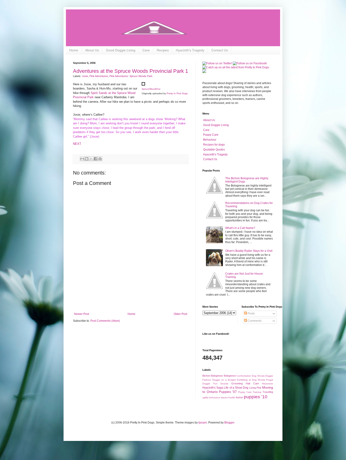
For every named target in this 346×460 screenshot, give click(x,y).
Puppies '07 (228, 392)
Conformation (244, 376)
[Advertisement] (131, 299)
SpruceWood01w (151, 89)
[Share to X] (91, 158)
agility (205, 397)
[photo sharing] (143, 84)
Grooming (237, 383)
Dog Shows (258, 376)
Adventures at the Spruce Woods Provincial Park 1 (130, 71)
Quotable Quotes (214, 149)
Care (146, 50)
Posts (251, 313)
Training (257, 392)
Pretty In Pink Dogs (177, 93)
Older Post (180, 314)
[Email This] (82, 158)
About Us (92, 50)
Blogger (229, 422)
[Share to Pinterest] (100, 158)
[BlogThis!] (86, 158)
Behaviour (209, 139)
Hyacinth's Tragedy (190, 50)
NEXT (77, 144)
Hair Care (252, 383)
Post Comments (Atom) (105, 320)
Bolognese (230, 375)
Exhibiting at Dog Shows (251, 380)
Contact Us (219, 50)
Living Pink (255, 387)
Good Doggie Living (120, 50)
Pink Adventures (98, 76)
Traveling (267, 392)
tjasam (202, 422)
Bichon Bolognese (212, 375)
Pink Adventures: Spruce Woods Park (131, 76)
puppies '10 (255, 396)
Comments (254, 320)
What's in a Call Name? (240, 228)
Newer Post (81, 314)
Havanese (267, 383)
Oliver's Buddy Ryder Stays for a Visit (248, 250)
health (231, 397)
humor (239, 397)
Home (73, 50)
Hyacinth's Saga (212, 387)
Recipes (163, 50)
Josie (85, 76)
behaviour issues (218, 397)
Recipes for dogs (214, 144)
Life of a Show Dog (236, 387)
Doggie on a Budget (224, 380)
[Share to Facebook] (95, 158)
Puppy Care (210, 134)
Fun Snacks (221, 383)
